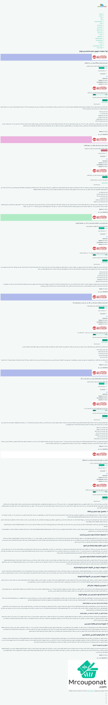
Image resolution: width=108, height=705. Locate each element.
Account (100, 16)
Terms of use (99, 31)
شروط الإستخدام (99, 40)
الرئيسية (100, 14)
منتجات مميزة (99, 48)
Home (101, 23)
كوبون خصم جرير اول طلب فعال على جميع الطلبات (96, 145)
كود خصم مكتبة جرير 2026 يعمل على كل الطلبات (96, 63)
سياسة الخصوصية (98, 38)
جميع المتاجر (99, 36)
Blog (101, 18)
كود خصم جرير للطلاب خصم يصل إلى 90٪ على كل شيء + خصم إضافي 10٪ (90, 303)
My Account (99, 27)
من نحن (100, 44)
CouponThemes (90, 691)
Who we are (100, 33)
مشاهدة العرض (104, 150)
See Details (102, 74)
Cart (101, 19)
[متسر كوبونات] (102, 11)
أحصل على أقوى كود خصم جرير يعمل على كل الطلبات (95, 460)
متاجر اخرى (100, 42)
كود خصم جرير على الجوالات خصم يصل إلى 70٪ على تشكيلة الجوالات (92, 223)
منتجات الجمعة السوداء (97, 46)
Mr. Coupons (99, 25)
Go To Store (105, 100)
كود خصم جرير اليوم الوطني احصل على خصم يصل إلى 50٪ (94, 378)
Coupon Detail (105, 102)
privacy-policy (99, 29)
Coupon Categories (98, 21)
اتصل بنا (100, 34)
